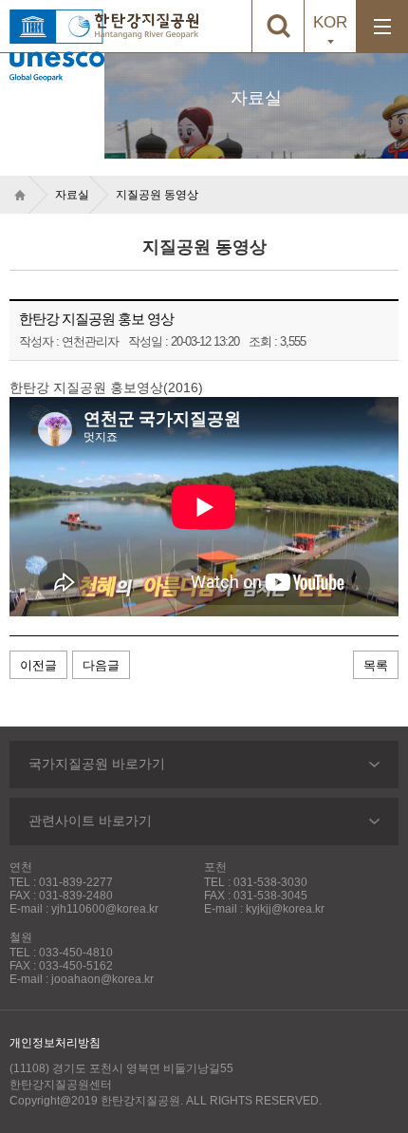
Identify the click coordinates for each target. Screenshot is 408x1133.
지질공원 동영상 (157, 194)
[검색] (277, 26)
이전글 (38, 665)
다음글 (101, 665)
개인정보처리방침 (55, 1042)
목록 (375, 665)
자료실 (72, 194)
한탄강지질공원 (146, 26)
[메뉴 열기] (382, 26)
